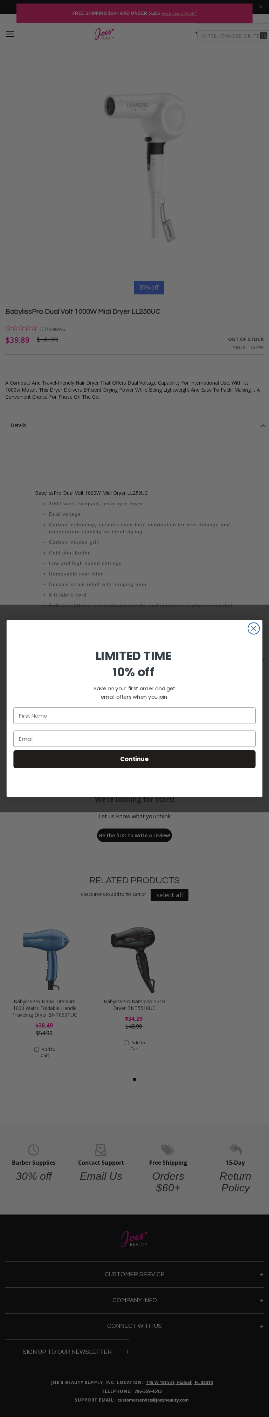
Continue (134, 759)
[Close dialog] (254, 629)
